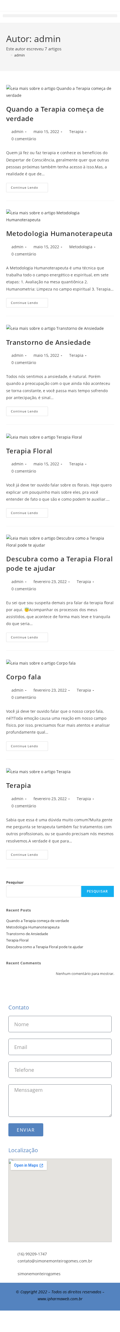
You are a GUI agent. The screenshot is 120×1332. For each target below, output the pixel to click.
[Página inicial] (7, 55)
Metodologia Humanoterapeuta (59, 233)
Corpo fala (23, 676)
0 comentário (23, 138)
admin (19, 55)
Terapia (76, 131)
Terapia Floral (29, 450)
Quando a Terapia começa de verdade (37, 920)
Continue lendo (29, 186)
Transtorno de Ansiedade (48, 342)
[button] (60, 15)
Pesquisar (15, 882)
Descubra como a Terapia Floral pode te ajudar (44, 946)
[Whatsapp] (60, 1320)
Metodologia (80, 246)
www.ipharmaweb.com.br (60, 1298)
